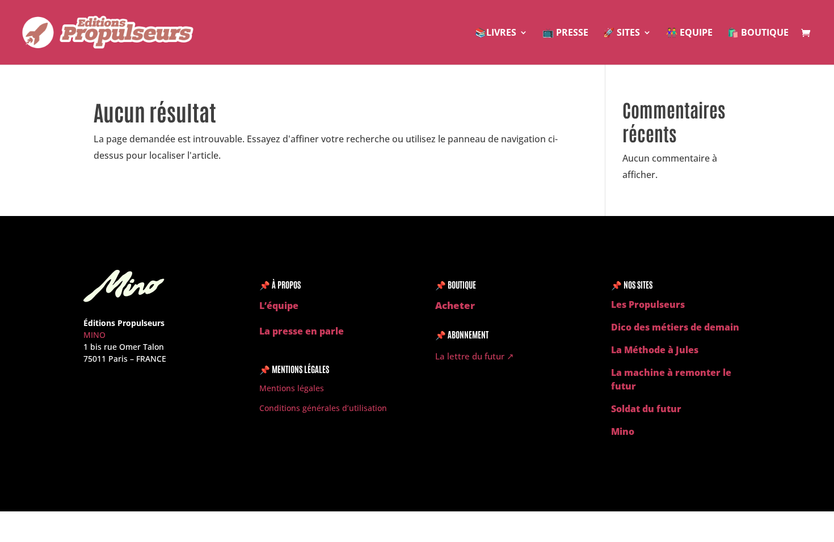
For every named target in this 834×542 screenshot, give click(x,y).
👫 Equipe (689, 33)
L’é (265, 305)
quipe (285, 305)
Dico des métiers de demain (675, 327)
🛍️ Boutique (758, 33)
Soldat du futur (646, 409)
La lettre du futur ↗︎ (474, 356)
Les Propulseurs (648, 304)
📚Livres (495, 33)
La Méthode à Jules (654, 350)
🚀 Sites (621, 33)
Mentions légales (291, 388)
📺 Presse (565, 33)
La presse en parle (301, 331)
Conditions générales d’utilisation (323, 408)
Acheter (455, 305)
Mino (622, 431)
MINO (94, 334)
